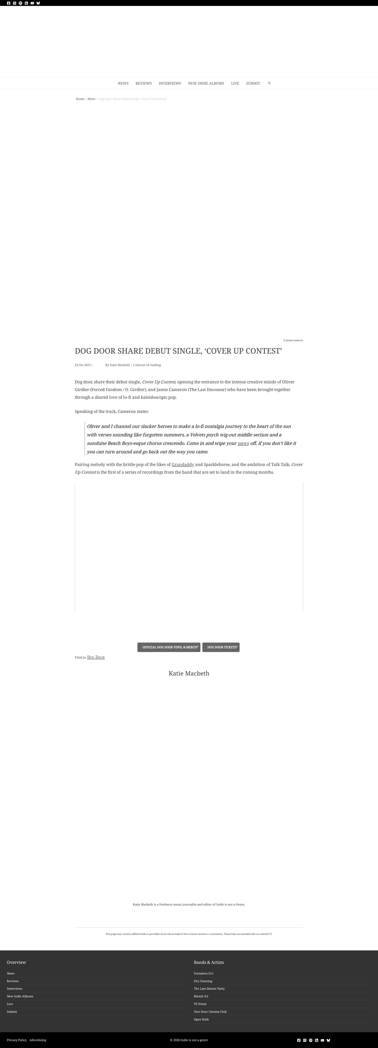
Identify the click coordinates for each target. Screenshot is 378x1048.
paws (243, 443)
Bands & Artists (209, 962)
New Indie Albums (20, 996)
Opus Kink (201, 1019)
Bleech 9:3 (201, 996)
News (11, 973)
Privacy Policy (17, 1040)
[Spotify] (20, 3)
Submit (12, 1012)
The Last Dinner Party (209, 988)
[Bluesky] (38, 3)
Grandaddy (183, 464)
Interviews (14, 988)
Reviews (13, 981)
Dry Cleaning (203, 981)
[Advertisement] (189, 47)
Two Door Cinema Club (210, 1012)
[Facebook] (8, 3)
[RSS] (26, 3)
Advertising (38, 1040)
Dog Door (96, 657)
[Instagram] (14, 3)
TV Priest (200, 1004)
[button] (269, 83)
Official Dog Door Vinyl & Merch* (170, 647)
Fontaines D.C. (204, 973)
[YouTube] (32, 3)
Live (10, 1004)
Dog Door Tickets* (222, 647)
